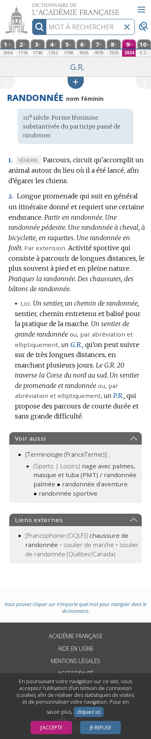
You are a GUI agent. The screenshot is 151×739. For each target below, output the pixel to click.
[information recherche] (39, 27)
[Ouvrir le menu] (141, 9)
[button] (76, 82)
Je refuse (100, 727)
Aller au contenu (31, 7)
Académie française (76, 636)
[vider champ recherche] (127, 27)
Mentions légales (75, 661)
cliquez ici (88, 711)
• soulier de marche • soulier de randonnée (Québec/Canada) (82, 544)
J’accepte (51, 727)
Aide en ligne (75, 648)
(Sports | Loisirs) (85, 475)
